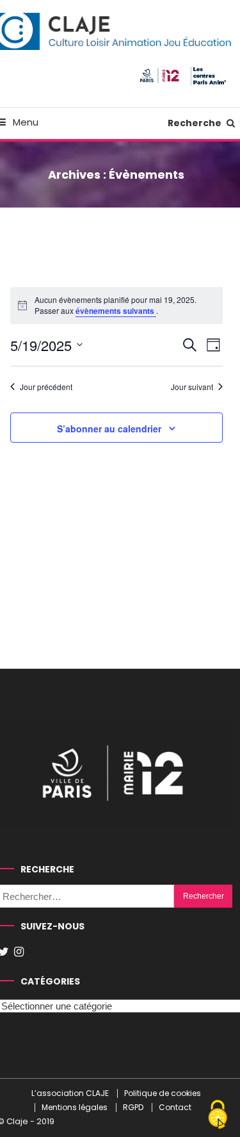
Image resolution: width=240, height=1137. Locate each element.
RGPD (133, 1107)
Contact (175, 1107)
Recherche (195, 123)
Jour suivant (192, 387)
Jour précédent (46, 387)
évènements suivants (116, 310)
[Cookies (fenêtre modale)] (217, 1115)
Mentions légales (75, 1107)
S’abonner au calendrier (109, 428)
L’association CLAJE (70, 1093)
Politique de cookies (162, 1093)
